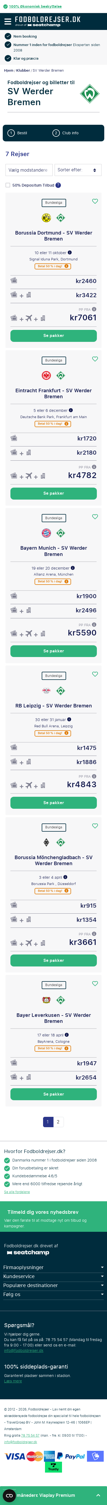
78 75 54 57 (30, 1436)
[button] (7, 21)
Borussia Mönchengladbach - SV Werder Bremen (54, 860)
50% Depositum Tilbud (33, 185)
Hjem (8, 70)
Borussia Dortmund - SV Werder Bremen (53, 236)
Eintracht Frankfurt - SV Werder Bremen (53, 393)
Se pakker (53, 335)
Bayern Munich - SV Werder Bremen (53, 551)
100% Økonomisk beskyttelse (35, 6)
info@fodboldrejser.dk (23, 1350)
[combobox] (29, 170)
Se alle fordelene (17, 1192)
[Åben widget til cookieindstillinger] (9, 1493)
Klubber (23, 70)
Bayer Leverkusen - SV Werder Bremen (53, 1018)
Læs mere (13, 1381)
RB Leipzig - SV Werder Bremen (53, 705)
